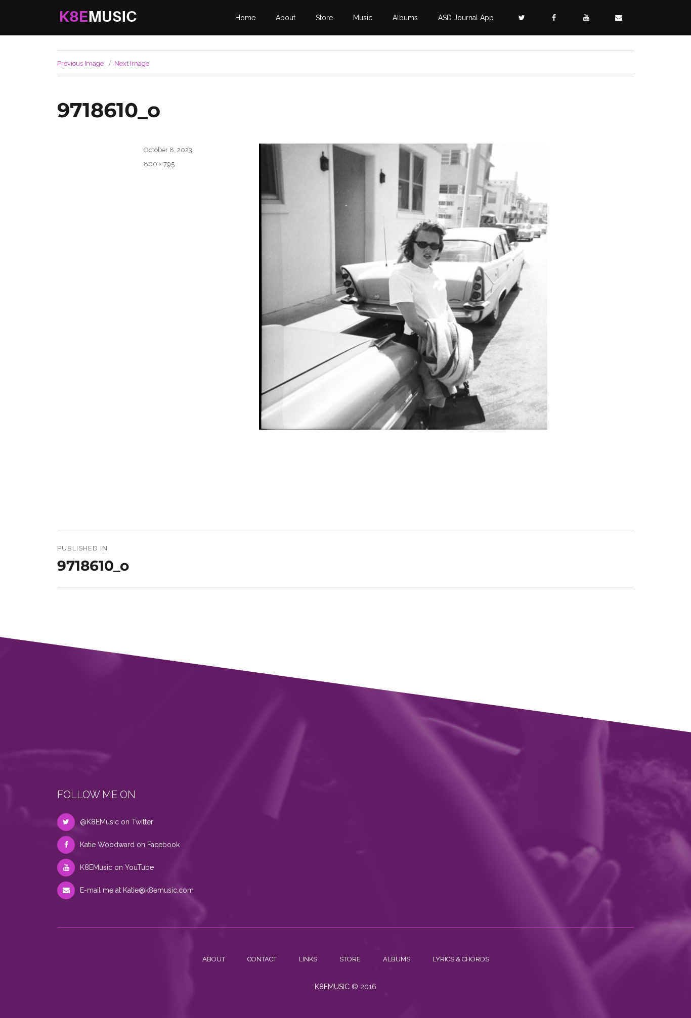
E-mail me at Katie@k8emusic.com (137, 890)
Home (245, 18)
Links (308, 959)
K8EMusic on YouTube (117, 867)
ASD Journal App (466, 18)
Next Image (131, 63)
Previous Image (80, 63)
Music (362, 18)
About (285, 18)
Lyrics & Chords (461, 959)
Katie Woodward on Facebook (130, 845)
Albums (405, 18)
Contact (262, 959)
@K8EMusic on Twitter (116, 822)
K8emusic (332, 987)
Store (324, 18)
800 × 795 (159, 164)
